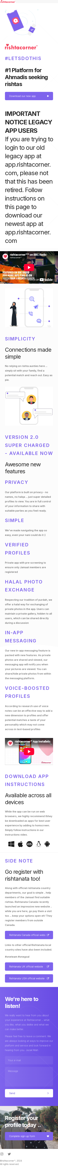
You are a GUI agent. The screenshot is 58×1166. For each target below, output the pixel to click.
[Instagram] (2, 1154)
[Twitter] (9, 1154)
